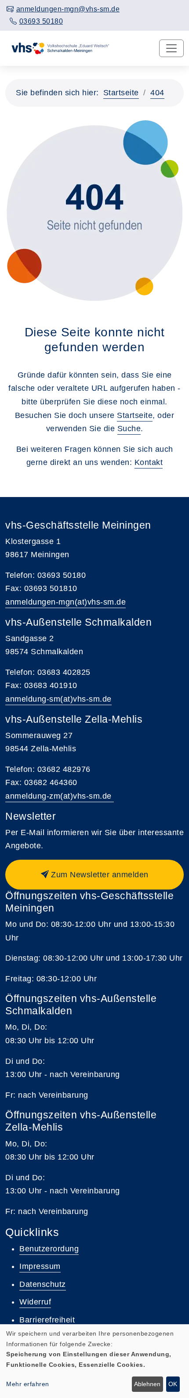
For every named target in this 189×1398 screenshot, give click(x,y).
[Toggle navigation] (171, 48)
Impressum (40, 1266)
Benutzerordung (49, 1248)
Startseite (121, 92)
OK (172, 1383)
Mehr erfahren (27, 1383)
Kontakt (148, 462)
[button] (94, 875)
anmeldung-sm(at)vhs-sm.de (58, 699)
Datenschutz (42, 1284)
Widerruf (35, 1301)
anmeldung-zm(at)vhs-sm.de (59, 796)
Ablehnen (147, 1383)
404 (157, 92)
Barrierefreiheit (47, 1319)
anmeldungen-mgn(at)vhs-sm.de (65, 602)
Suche (129, 428)
